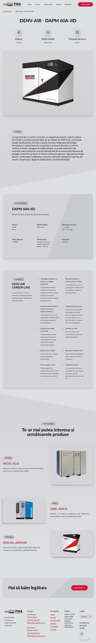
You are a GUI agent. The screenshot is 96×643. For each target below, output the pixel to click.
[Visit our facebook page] (82, 634)
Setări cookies (68, 618)
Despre (58, 4)
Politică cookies (68, 616)
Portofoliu (68, 4)
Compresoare (48, 4)
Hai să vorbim (85, 4)
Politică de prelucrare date (68, 622)
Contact (53, 630)
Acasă (29, 4)
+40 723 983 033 (33, 633)
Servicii (37, 4)
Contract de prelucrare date (68, 626)
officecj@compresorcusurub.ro (38, 623)
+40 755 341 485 (33, 620)
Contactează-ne (79, 588)
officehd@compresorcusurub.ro (39, 636)
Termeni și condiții (69, 614)
